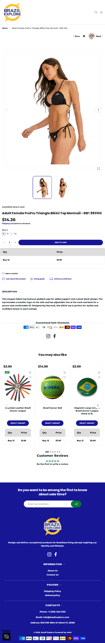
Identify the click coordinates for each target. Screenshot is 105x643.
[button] (98, 110)
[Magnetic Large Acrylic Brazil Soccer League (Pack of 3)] (87, 387)
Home (5, 28)
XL (15, 234)
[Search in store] (96, 12)
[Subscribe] (76, 504)
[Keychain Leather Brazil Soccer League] (18, 387)
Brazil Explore (47, 632)
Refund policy (52, 595)
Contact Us (53, 574)
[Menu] (101, 12)
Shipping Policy (52, 591)
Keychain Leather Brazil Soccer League (18, 409)
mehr (69, 632)
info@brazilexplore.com (56, 617)
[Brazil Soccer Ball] (52, 387)
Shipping (6, 223)
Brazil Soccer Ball (52, 407)
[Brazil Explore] (12, 12)
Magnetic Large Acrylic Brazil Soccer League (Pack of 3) (87, 410)
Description (9, 291)
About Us (53, 570)
